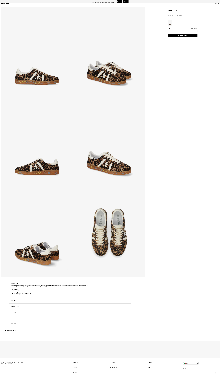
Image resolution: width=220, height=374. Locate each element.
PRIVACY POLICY (112, 362)
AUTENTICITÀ (149, 370)
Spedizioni (75, 365)
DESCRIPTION (14, 283)
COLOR (169, 18)
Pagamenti (75, 367)
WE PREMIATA (149, 367)
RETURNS (13, 323)
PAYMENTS (14, 318)
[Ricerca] (211, 3)
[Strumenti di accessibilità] (215, 373)
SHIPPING (13, 312)
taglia (169, 28)
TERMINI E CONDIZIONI (113, 367)
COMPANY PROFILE (150, 362)
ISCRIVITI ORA (4, 366)
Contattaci (75, 362)
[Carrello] (218, 3)
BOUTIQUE (148, 365)
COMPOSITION (15, 300)
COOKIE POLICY (112, 365)
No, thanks (126, 1)
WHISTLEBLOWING (113, 370)
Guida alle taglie (194, 28)
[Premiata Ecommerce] (5, 4)
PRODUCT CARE (15, 306)
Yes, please (119, 1)
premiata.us (111, 2)
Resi (74, 370)
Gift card (75, 372)
